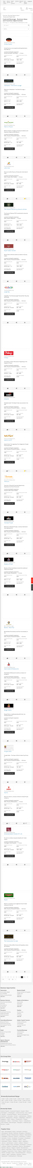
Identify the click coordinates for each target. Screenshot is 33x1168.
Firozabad (20, 1138)
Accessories (20, 1012)
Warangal (19, 1156)
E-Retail (2, 1035)
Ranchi (28, 1151)
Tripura (20, 1121)
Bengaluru (21, 1133)
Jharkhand (3, 1116)
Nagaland (3, 1119)
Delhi (8, 1119)
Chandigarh (4, 1112)
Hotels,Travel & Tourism (23, 1020)
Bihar (27, 1111)
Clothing (19, 1013)
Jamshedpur (9, 1143)
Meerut (21, 1146)
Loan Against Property (25, 2)
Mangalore (15, 1146)
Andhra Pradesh (5, 1111)
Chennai (10, 1136)
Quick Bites (19, 1033)
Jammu (3, 1143)
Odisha (12, 1119)
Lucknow (29, 1144)
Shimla (3, 1152)
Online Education (5, 1015)
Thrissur (29, 1152)
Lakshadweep (22, 1116)
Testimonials (19, 1164)
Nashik (18, 1148)
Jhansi (15, 1143)
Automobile (20, 1002)
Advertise (17, 1)
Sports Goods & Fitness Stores (8, 1045)
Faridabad (14, 1138)
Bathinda (16, 1133)
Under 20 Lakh (26, 1100)
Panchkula (19, 1149)
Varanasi (19, 1154)
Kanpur (26, 1143)
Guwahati (14, 1139)
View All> (19, 1016)
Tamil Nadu (15, 1121)
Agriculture (19, 1005)
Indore (10, 1141)
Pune (15, 1151)
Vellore (24, 1154)
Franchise (5, 15)
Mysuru (8, 1148)
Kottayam (16, 1144)
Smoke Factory (8, 44)
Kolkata (7, 1144)
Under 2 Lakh (12, 1099)
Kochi (2, 1144)
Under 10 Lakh (9, 1100)
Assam (23, 1111)
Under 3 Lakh (21, 1099)
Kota (11, 1144)
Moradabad (27, 1146)
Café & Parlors (20, 1032)
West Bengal (12, 1122)
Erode (9, 1138)
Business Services (5, 1000)
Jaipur (19, 1141)
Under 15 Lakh (17, 1100)
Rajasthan (3, 1121)
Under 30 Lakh (14, 1102)
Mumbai (3, 1148)
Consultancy (4, 1005)
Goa (26, 1112)
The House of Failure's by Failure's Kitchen (15, 209)
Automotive (4, 990)
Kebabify (6, 399)
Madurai (9, 1146)
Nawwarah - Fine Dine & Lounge (12, 85)
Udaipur (3, 1154)
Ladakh (8, 1124)
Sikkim (9, 1121)
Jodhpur (21, 1143)
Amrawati (19, 1131)
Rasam (6, 900)
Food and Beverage (22, 1030)
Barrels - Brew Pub (9, 627)
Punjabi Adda (7, 751)
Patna (29, 1149)
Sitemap (29, 1164)
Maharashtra (9, 1117)
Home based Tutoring (6, 1025)
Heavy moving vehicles (6, 995)
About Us (9, 1163)
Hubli (24, 1139)
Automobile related (5, 992)
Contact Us (14, 1163)
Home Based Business (6, 1020)
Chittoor (16, 1136)
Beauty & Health (21, 990)
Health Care (20, 993)
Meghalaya (22, 1117)
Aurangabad (4, 1133)
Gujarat (30, 1112)
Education (19, 1003)
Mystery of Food (8, 564)
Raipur (19, 1151)
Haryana (3, 1114)
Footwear (19, 1015)
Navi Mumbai (24, 1148)
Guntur (3, 1139)
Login (31, 10)
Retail (2, 1030)
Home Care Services (5, 1023)
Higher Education (5, 1013)
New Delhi (8, 1149)
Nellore (3, 1149)
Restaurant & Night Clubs (23, 1035)
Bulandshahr (28, 1135)
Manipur (16, 1117)
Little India (7, 168)
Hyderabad (4, 1141)
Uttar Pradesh (4, 1122)
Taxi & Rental (20, 1023)
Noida (14, 1149)
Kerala (15, 1116)
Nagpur (13, 1148)
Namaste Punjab (8, 523)
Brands (26, 1163)
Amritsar (24, 1131)
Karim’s (6, 793)
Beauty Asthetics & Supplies (23, 992)
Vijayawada (4, 1156)
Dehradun (3, 1138)
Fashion (19, 1010)
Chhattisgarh (11, 1112)
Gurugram (8, 1139)
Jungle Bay (7, 292)
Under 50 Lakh (23, 1102)
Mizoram (28, 1117)
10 (3, 979)
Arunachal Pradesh (15, 1111)
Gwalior (20, 1139)
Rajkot (24, 1151)
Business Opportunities (13, 15)
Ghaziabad (27, 1138)
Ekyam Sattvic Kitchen (10, 250)
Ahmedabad (8, 1131)
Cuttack (28, 1136)
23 (9, 979)
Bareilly (10, 1133)
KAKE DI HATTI (8, 440)
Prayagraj (3, 1151)
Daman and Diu (20, 1112)
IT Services (3, 1006)
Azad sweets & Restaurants (11, 669)
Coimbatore (22, 1136)
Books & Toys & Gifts (6, 1032)
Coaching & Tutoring (6, 1012)
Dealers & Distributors (23, 1000)
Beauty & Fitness (5, 1022)
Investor (29, 1)
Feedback (20, 1163)
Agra (2, 1131)
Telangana (19, 1122)
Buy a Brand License (4, 2)
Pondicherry (19, 1119)
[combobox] (16, 25)
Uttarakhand (27, 1121)
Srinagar (8, 1152)
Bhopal (8, 1135)
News (30, 1163)
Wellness (19, 995)
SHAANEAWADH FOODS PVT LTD (13, 834)
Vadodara (12, 1154)
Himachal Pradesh (11, 1114)
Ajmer (13, 1131)
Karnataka (10, 1116)
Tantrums (6, 481)
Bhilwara (3, 1135)
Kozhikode (22, 1144)
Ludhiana (3, 1146)
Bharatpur (27, 1133)
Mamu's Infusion (8, 127)
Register (30, 8)
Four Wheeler (4, 993)
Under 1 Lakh (4, 1099)
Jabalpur (15, 1141)
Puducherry (10, 1151)
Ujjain (8, 1154)
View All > (3, 996)
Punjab (25, 1119)
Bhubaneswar (15, 1135)
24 (12, 979)
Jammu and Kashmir (23, 1114)
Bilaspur (22, 1135)
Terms (24, 1164)
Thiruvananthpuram (20, 1152)
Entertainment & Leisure (6, 1043)
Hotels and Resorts (21, 1022)
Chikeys (6, 358)
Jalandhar (25, 1141)
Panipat (25, 1149)
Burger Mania (7, 710)
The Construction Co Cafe (11, 941)
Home (4, 1163)
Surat (13, 1152)
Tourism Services (21, 1025)
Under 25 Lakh (5, 1102)
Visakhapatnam (12, 1156)
